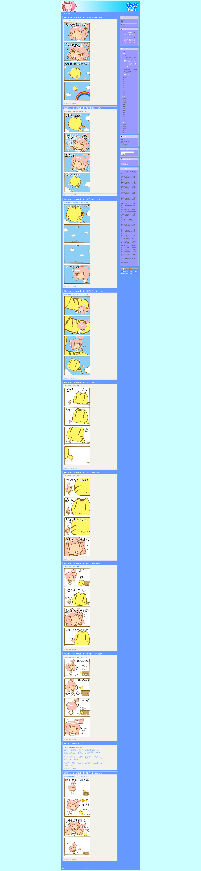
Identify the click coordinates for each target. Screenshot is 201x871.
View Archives (125, 51)
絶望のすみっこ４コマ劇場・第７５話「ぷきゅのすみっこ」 (128, 205)
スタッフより (124, 144)
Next (116, 864)
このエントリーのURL (71, 103)
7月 (124, 83)
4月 (124, 89)
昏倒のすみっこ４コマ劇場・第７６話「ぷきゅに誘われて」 (128, 199)
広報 (122, 143)
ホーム (123, 20)
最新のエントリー (127, 168)
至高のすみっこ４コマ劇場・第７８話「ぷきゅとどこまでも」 (128, 188)
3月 (124, 91)
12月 (124, 98)
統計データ (124, 22)
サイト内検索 (125, 149)
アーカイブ (125, 48)
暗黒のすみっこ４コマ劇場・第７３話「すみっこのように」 (128, 215)
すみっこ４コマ (125, 141)
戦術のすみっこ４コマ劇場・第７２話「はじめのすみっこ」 (128, 226)
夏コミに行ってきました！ (128, 235)
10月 (124, 77)
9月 (124, 79)
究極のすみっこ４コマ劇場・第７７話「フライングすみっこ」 (128, 194)
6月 (124, 85)
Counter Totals (126, 159)
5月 (124, 87)
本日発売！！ (124, 262)
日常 (122, 139)
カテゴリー (125, 136)
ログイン (123, 24)
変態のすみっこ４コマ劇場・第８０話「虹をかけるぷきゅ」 (130, 71)
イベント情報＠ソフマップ (128, 238)
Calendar (124, 29)
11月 (124, 55)
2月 (124, 93)
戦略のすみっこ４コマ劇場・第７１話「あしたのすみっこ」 (128, 231)
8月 (124, 81)
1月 (124, 95)
